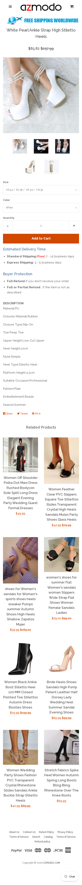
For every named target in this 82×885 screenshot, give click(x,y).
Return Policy (46, 832)
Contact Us (29, 832)
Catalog (48, 836)
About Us (14, 832)
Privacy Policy (65, 832)
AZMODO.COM (51, 862)
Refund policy (42, 841)
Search (36, 836)
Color (6, 200)
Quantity (8, 218)
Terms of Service (19, 836)
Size (6, 182)
